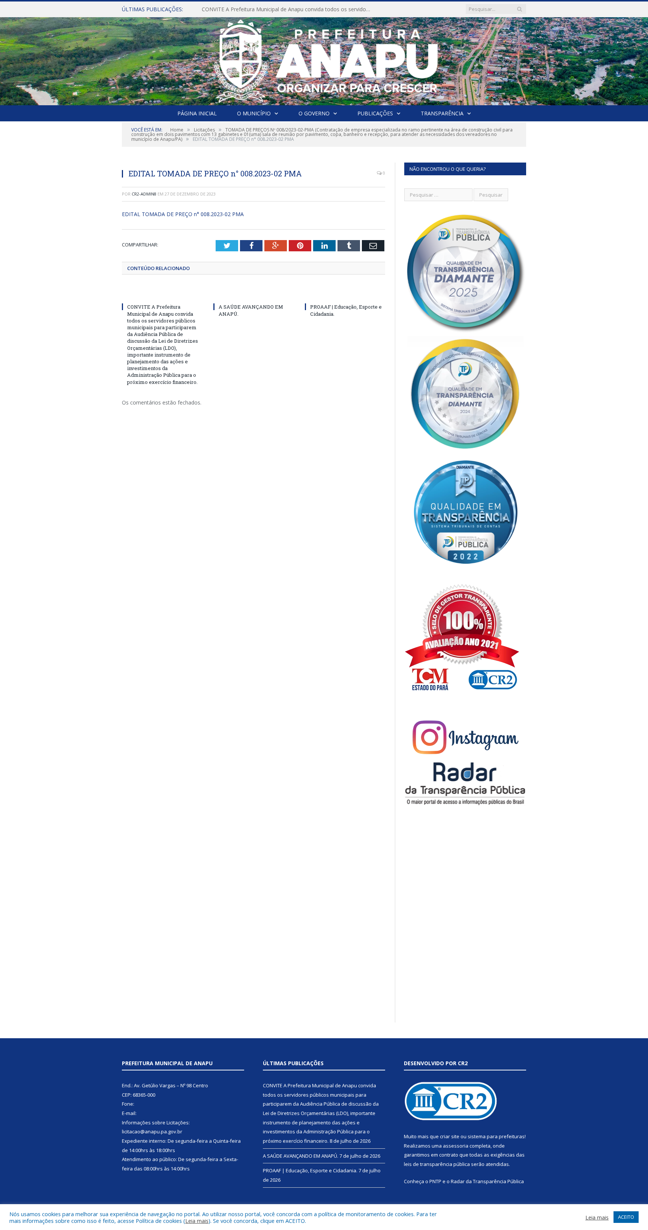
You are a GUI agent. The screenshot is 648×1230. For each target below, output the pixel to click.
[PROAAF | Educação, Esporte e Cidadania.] (345, 293)
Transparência (442, 113)
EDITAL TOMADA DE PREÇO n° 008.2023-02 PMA (183, 214)
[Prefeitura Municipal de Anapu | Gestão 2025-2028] (324, 59)
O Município (254, 113)
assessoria (455, 1145)
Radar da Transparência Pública (487, 1181)
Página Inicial (197, 113)
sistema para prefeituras (496, 1136)
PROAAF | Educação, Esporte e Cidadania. (310, 1170)
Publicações (375, 113)
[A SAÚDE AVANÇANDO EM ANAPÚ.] (253, 293)
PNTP (435, 1181)
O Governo (314, 113)
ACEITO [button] (626, 1217)
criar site (449, 1136)
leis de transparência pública (437, 1164)
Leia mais (196, 1220)
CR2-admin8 (144, 194)
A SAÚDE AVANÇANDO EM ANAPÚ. (245, 9)
